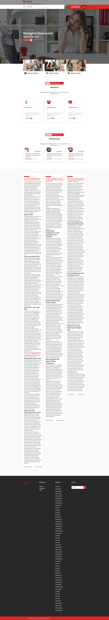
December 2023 (58, 548)
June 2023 (57, 562)
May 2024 (57, 536)
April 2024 (57, 539)
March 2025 (58, 513)
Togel (40, 486)
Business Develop (73, 104)
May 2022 (57, 592)
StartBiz (47, 614)
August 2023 (58, 557)
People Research (51, 104)
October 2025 (58, 497)
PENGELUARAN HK (27, 478)
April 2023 (57, 567)
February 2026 (58, 487)
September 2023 (59, 555)
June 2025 (57, 506)
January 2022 (58, 602)
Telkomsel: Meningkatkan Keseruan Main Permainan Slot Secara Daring (75, 177)
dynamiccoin (29, 463)
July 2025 (57, 504)
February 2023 (58, 571)
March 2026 (58, 485)
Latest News (39, 463)
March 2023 (58, 569)
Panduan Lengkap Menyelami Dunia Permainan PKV (32, 176)
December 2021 (58, 604)
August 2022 (58, 585)
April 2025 (57, 511)
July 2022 (57, 588)
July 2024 (57, 532)
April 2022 (57, 595)
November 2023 (58, 550)
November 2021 (58, 606)
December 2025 (58, 492)
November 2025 (58, 494)
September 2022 (59, 583)
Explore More (54, 38)
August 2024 (58, 529)
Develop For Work (53, 69)
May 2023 (57, 564)
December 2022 (58, 576)
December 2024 (58, 520)
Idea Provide (28, 104)
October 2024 (58, 525)
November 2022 (58, 578)
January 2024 (58, 546)
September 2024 (59, 527)
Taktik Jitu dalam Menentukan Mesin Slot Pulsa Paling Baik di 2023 (54, 177)
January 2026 (58, 490)
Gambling (41, 483)
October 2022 (58, 581)
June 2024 (57, 534)
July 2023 (57, 560)
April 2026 (57, 483)
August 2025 (58, 501)
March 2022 (58, 597)
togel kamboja (26, 480)
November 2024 (58, 522)
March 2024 (58, 541)
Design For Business (32, 69)
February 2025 (58, 515)
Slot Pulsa (77, 313)
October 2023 (58, 553)
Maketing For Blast (76, 69)
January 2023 (58, 574)
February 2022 (58, 599)
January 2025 (58, 518)
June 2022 (57, 590)
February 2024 (58, 543)
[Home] (24, 7)
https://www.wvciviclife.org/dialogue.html (32, 348)
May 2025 (57, 508)
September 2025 (59, 499)
